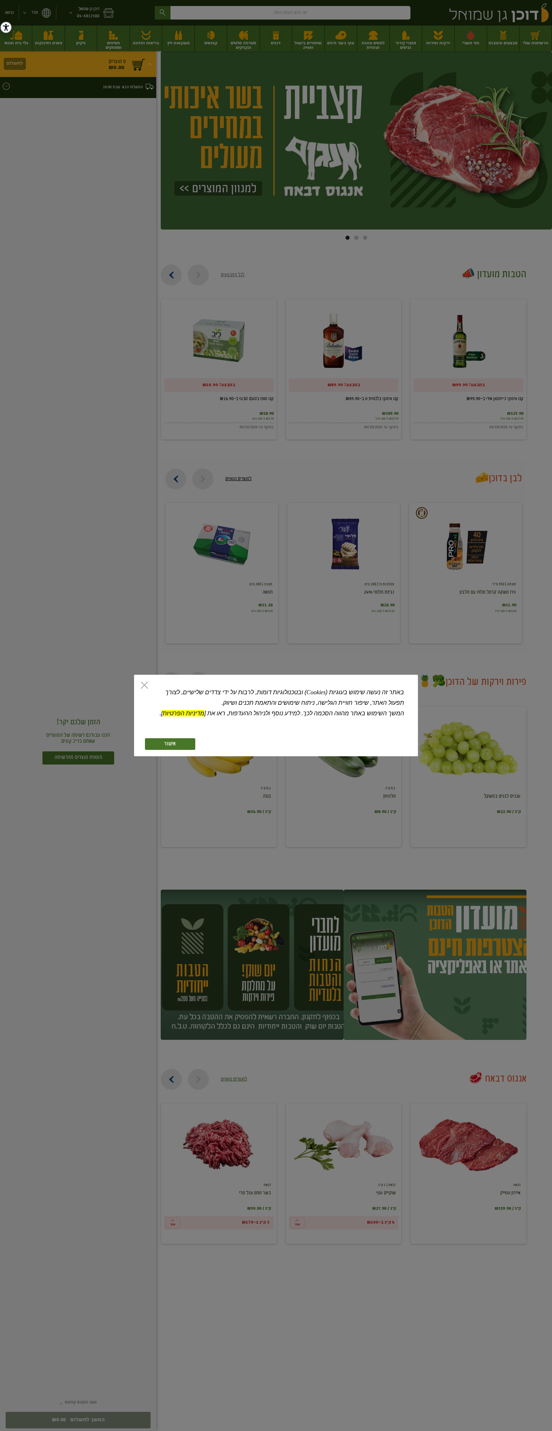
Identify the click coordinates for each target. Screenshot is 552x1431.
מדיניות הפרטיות (183, 713)
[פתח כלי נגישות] (6, 27)
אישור (170, 744)
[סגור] (144, 686)
